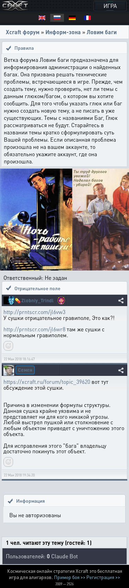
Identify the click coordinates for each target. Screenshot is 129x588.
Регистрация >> (103, 577)
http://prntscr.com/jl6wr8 (34, 329)
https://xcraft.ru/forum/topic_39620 (46, 381)
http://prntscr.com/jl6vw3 (34, 311)
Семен (25, 370)
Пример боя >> (69, 577)
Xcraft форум (23, 32)
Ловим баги (102, 32)
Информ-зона (63, 32)
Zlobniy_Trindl (37, 300)
